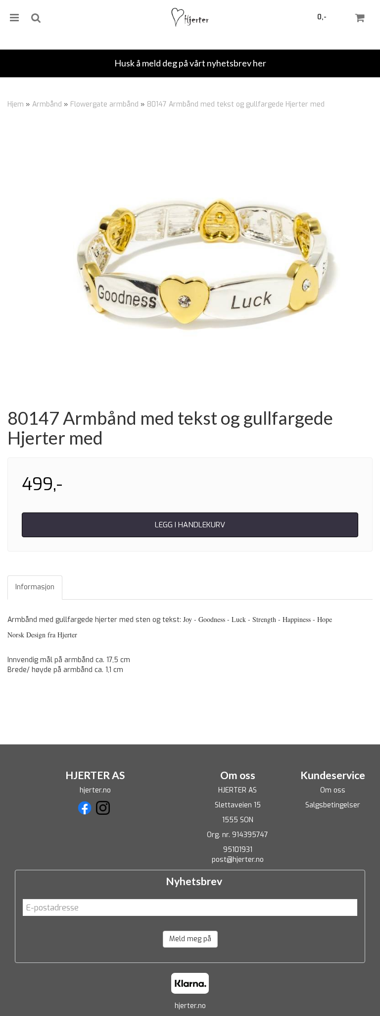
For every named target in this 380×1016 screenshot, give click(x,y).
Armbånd (47, 104)
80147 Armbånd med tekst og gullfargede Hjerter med (236, 104)
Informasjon (34, 587)
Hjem (15, 104)
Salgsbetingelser (332, 805)
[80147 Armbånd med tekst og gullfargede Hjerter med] (190, 261)
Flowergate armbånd (104, 104)
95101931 (237, 849)
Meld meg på (190, 939)
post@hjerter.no (238, 859)
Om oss (332, 790)
